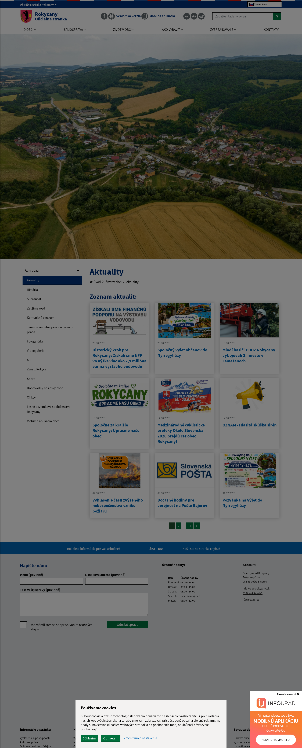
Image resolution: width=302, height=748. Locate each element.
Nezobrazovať (287, 694)
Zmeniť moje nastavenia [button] (140, 738)
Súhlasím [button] (89, 738)
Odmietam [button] (110, 738)
